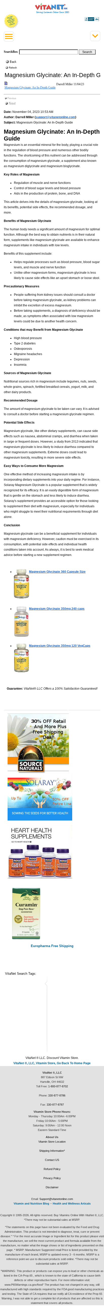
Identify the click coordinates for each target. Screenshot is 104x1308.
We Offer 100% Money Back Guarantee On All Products (11, 21)
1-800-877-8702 (58, 1086)
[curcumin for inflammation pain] (52, 913)
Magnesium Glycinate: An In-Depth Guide (30, 87)
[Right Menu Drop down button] (95, 36)
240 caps (57, 609)
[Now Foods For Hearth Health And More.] (52, 851)
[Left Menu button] (9, 36)
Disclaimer (52, 1187)
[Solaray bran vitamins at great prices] (52, 797)
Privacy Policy (52, 1178)
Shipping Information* (52, 1150)
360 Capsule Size (57, 571)
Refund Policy (52, 1169)
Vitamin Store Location (52, 1141)
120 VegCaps (59, 646)
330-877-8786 (56, 1095)
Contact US (52, 1159)
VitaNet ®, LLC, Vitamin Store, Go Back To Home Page (52, 1063)
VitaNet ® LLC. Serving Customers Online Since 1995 (52, 8)
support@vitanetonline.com (55, 117)
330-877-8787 (55, 1104)
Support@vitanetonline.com (56, 1198)
